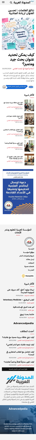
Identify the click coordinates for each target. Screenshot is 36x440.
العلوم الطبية (30, 303)
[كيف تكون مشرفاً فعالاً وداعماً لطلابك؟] (29, 146)
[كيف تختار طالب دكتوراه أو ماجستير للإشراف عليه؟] (29, 159)
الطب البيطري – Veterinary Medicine (18, 299)
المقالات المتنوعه (29, 295)
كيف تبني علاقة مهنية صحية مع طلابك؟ (13, 103)
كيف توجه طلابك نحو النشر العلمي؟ (15, 117)
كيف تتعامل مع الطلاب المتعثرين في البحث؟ (13, 130)
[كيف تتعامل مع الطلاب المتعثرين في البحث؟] (29, 132)
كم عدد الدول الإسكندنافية (23, 307)
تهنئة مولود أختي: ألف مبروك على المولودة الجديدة (20, 291)
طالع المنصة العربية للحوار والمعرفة (18, 369)
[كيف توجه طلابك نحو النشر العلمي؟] (29, 119)
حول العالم (31, 310)
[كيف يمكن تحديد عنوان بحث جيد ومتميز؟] (18, 34)
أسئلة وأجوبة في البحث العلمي (23, 68)
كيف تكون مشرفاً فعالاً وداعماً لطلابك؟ (14, 144)
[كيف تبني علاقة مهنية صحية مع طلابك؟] (29, 105)
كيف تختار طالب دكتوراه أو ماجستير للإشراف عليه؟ (15, 157)
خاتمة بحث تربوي (27, 314)
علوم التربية (31, 317)
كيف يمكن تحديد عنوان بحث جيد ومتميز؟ (21, 59)
